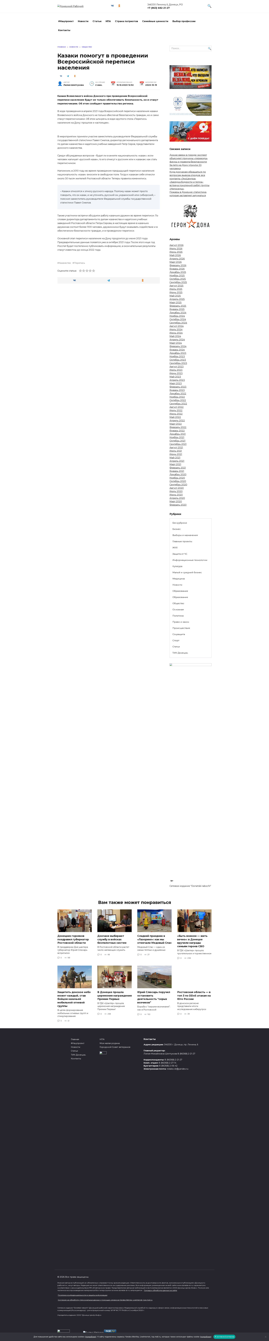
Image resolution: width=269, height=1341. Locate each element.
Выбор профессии (183, 21)
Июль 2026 (176, 248)
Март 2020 (176, 501)
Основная (178, 609)
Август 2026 (176, 245)
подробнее (91, 1337)
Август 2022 (177, 407)
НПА (108, 21)
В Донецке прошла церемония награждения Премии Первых (114, 995)
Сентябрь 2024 (178, 322)
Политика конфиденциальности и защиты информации (82, 1295)
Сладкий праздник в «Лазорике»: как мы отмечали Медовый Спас (154, 939)
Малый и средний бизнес (187, 572)
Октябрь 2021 (177, 440)
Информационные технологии (189, 560)
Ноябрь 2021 (177, 437)
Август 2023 (177, 366)
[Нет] (265, 1336)
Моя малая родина (110, 1043)
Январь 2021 (177, 471)
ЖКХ (175, 547)
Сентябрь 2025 (178, 282)
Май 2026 (175, 255)
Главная (75, 1039)
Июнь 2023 (176, 373)
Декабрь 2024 (178, 312)
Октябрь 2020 (178, 481)
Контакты (64, 30)
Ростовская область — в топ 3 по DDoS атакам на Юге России (194, 995)
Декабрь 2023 (178, 353)
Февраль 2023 (178, 387)
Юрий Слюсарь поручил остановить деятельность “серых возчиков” (153, 997)
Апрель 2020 (177, 498)
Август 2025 (176, 285)
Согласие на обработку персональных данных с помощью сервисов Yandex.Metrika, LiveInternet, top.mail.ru (105, 1300)
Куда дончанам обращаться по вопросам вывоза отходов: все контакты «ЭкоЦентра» (188, 175)
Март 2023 (176, 383)
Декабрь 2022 (178, 393)
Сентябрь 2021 (178, 444)
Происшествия (181, 628)
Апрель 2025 (177, 299)
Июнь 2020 (176, 494)
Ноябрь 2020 (177, 478)
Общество (178, 603)
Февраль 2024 (178, 346)
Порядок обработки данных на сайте (160, 1290)
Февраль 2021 (178, 467)
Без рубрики (179, 523)
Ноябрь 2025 (177, 275)
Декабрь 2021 (178, 434)
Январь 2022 (177, 430)
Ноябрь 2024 (177, 316)
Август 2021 (176, 447)
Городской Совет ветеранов (115, 1047)
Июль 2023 (176, 370)
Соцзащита (178, 634)
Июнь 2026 (176, 252)
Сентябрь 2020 (178, 484)
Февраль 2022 (178, 427)
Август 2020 (177, 488)
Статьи (97, 21)
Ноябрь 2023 (177, 356)
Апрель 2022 (177, 420)
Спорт (175, 640)
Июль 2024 (176, 329)
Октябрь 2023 (178, 360)
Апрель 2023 (177, 380)
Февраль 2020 (178, 505)
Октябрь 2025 (178, 279)
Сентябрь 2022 (178, 403)
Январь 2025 (177, 309)
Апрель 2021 (177, 461)
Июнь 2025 (176, 292)
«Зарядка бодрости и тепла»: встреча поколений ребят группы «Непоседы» (189, 185)
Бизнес (176, 529)
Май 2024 (175, 336)
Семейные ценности (155, 21)
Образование (180, 591)
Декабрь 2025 (178, 272)
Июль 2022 (176, 410)
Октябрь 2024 (178, 319)
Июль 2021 (176, 451)
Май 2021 (175, 457)
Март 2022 (176, 424)
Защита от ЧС (179, 554)
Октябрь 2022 (178, 400)
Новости (83, 21)
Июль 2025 (176, 289)
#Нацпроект (66, 21)
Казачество (65, 263)
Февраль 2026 (178, 265)
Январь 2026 (177, 268)
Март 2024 (176, 343)
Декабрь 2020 (178, 474)
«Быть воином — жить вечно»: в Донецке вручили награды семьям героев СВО (192, 941)
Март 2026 (176, 262)
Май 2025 (175, 295)
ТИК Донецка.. (180, 652)
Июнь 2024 (176, 333)
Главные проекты (182, 541)
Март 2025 (176, 302)
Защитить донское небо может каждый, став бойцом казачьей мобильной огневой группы (74, 999)
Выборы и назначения (185, 535)
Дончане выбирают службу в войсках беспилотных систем (111, 939)
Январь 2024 (177, 349)
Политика (178, 615)
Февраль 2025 (178, 306)
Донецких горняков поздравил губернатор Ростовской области (73, 939)
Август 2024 (177, 326)
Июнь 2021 (176, 454)
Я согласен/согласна (224, 1337)
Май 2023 (175, 376)
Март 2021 (175, 464)
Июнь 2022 (176, 413)
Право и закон (180, 622)
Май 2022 (175, 417)
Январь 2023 (177, 390)
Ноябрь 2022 (177, 397)
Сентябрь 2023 (178, 363)
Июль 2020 (176, 491)
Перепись (79, 263)
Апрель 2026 (177, 258)
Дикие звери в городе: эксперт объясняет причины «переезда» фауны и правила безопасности (189, 158)
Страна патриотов (126, 21)
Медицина (178, 578)
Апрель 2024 (177, 339)
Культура (177, 566)
